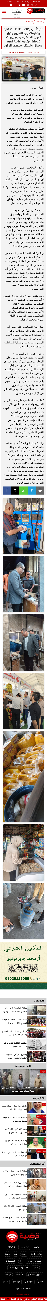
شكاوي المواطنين (34, 1275)
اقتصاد (36, 1247)
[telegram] (32, 490)
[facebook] (7, 490)
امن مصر (8, 1275)
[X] (15, 490)
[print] (40, 490)
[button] (6, 1083)
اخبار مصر (16, 1281)
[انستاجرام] (28, 5)
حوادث (23, 1254)
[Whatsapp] (32, 5)
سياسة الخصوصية (23, 1288)
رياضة (7, 1254)
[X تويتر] (19, 5)
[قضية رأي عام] (36, 11)
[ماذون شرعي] (23, 965)
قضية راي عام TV (34, 1261)
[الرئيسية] (11, 5)
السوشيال (29, 1281)
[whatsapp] (23, 490)
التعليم (41, 1281)
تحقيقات (11, 1247)
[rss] (36, 5)
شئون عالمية (36, 1254)
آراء (20, 1261)
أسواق (35, 1268)
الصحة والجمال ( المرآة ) (18, 1268)
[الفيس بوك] (15, 5)
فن (15, 1254)
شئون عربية (24, 1247)
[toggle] (4, 11)
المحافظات (29, 21)
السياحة (19, 1275)
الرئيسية (39, 21)
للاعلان (5, 1281)
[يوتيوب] (23, 5)
